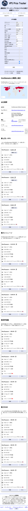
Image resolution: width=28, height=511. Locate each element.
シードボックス (21, 13)
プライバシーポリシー (18, 507)
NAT (6, 51)
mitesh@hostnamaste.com (17, 131)
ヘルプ (1, 507)
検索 (14, 67)
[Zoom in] (2, 97)
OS (5, 32)
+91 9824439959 (14, 121)
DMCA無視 (7, 53)
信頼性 (6, 63)
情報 (10, 171)
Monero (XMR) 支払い (10, 59)
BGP (6, 56)
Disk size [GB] (8, 42)
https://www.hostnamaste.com (18, 110)
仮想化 (6, 30)
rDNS (6, 58)
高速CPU (6, 15)
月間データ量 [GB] (9, 44)
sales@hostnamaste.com (17, 125)
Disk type (7, 41)
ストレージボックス (7, 13)
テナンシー (7, 22)
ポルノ (6, 54)
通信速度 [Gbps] (8, 46)
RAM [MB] (7, 39)
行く (22, 171)
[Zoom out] (4, 97)
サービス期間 (8, 29)
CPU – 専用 (7, 37)
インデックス (8, 507)
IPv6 (6, 49)
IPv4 (6, 47)
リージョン (7, 24)
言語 (16, 508)
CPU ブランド (8, 34)
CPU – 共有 (7, 36)
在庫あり (7, 61)
